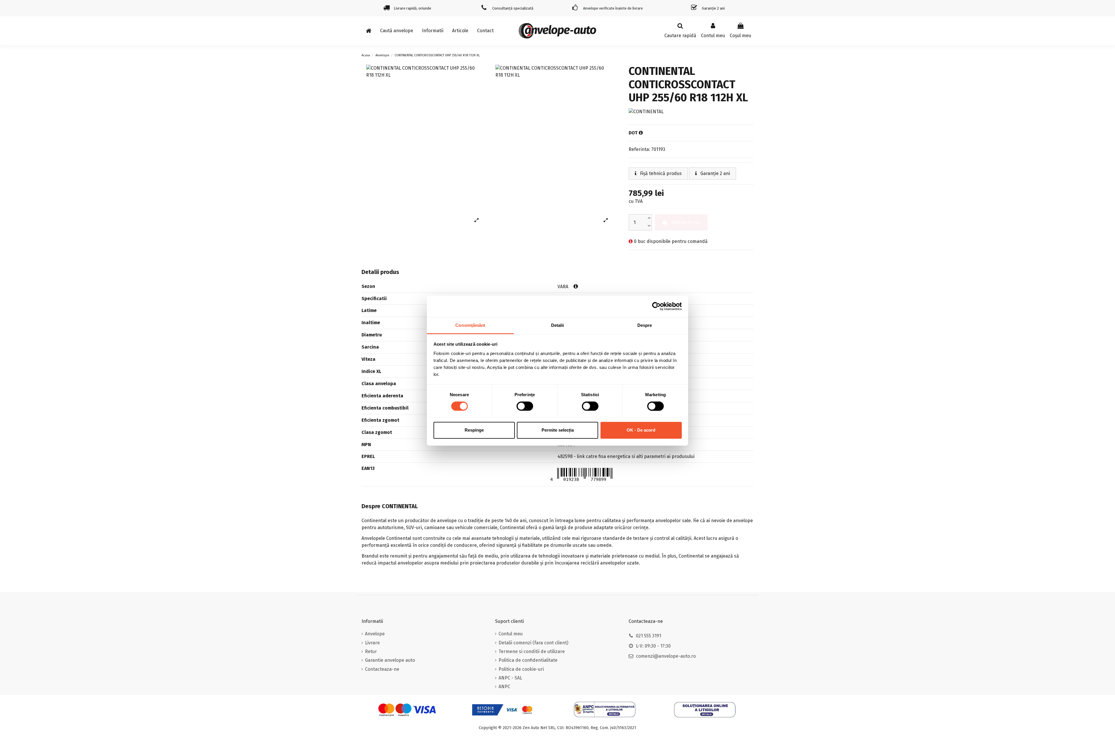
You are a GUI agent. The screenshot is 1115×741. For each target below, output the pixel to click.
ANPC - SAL (510, 678)
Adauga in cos (686, 222)
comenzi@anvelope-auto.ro (666, 656)
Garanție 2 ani (714, 173)
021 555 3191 (648, 636)
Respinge (474, 430)
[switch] (525, 406)
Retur (371, 651)
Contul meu (511, 634)
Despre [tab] (644, 325)
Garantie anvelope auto (390, 660)
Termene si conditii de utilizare (532, 651)
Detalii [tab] (557, 325)
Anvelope (375, 634)
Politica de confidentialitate (528, 660)
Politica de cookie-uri (521, 669)
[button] (433, 30)
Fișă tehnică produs (660, 173)
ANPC (504, 686)
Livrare (372, 643)
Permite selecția (558, 430)
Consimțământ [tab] (470, 325)
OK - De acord (641, 430)
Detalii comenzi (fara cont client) (533, 643)
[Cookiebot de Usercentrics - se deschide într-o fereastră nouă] (656, 306)
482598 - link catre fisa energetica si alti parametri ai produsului (626, 456)
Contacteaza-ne (382, 669)
